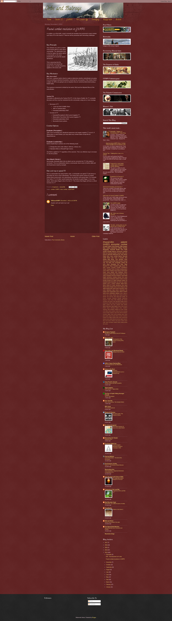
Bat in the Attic (109, 337)
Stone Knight (119, 273)
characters (121, 288)
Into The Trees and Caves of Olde (114, 476)
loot (108, 317)
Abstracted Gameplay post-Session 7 (112, 187)
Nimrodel (125, 256)
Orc (119, 254)
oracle (107, 291)
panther (114, 317)
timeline (115, 322)
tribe (104, 323)
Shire (122, 254)
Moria (104, 285)
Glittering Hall (120, 299)
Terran (111, 266)
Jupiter (125, 282)
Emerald (119, 298)
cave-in (104, 312)
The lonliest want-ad (110, 408)
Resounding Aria (109, 469)
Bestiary (110, 253)
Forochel (119, 253)
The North (108, 262)
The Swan (121, 309)
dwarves (114, 251)
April (107, 579)
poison (108, 319)
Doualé (105, 280)
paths (117, 317)
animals (117, 311)
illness (117, 315)
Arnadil (105, 246)
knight (104, 277)
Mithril (122, 283)
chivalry (107, 312)
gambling (119, 314)
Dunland (113, 267)
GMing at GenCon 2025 (118, 352)
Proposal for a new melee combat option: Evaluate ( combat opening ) (117, 165)
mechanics (109, 277)
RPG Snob (108, 406)
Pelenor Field (121, 306)
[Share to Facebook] (75, 187)
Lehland (108, 304)
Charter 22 (59, 19)
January (108, 587)
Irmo (108, 302)
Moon (125, 283)
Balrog (110, 294)
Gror (122, 249)
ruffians (121, 291)
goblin (107, 315)
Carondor (111, 296)
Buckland (125, 294)
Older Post (95, 236)
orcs (107, 253)
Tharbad (109, 269)
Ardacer (105, 278)
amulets (113, 311)
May (107, 577)
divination (125, 312)
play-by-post (124, 317)
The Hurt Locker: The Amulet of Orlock (118, 414)
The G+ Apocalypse (109, 396)
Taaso (115, 286)
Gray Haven (110, 301)
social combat (107, 251)
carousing (125, 311)
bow (122, 311)
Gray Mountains (116, 301)
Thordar (125, 248)
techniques (111, 322)
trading (122, 322)
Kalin (125, 249)
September (109, 567)
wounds (119, 277)
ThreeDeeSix (108, 508)
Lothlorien (118, 304)
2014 (106, 550)
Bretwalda (113, 264)
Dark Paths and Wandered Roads (114, 350)
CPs (108, 296)
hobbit (125, 275)
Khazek (117, 246)
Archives (118, 19)
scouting (115, 277)
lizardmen (125, 315)
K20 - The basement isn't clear (114, 556)
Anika (110, 261)
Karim (116, 302)
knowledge (117, 262)
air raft (125, 286)
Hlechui (125, 301)
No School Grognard (110, 425)
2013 (106, 552)
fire (126, 290)
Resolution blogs (109, 533)
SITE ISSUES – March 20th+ (112, 389)
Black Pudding (110, 270)
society (109, 320)
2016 (106, 545)
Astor (108, 294)
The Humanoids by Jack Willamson (113, 364)
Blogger (94, 617)
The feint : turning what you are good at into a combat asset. (118, 225)
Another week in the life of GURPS (113, 383)
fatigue (109, 314)
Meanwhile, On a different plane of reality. (115, 503)
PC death (112, 285)
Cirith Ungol (116, 296)
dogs (113, 290)
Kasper (125, 246)
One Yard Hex (108, 400)
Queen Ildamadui (111, 307)
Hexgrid (122, 301)
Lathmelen (110, 254)
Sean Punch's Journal (111, 382)
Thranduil (115, 266)
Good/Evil (105, 301)
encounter (115, 244)
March (108, 582)
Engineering (124, 298)
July (107, 572)
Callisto (117, 278)
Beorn (108, 278)
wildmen (117, 293)
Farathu (123, 280)
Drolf (104, 253)
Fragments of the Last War (112, 489)
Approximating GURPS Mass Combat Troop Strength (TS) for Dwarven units (116, 144)
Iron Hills (119, 282)
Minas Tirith (114, 259)
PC (108, 266)
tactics (125, 269)
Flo (126, 280)
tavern (123, 266)
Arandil (104, 294)
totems (119, 322)
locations (105, 317)
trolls (126, 253)
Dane (121, 296)
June (107, 574)
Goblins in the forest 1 (118, 509)
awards (108, 288)
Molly (107, 306)
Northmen (120, 272)
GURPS (69, 19)
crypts (115, 312)
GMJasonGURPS (55, 200)
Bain (104, 248)
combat (53, 189)
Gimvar (105, 254)
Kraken (105, 283)
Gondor (125, 299)
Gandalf (105, 282)
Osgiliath (116, 306)
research (125, 319)
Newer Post (49, 236)
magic (120, 266)
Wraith (118, 249)
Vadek (104, 257)
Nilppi (125, 264)
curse (104, 290)
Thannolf (112, 249)
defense (121, 312)
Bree (118, 294)
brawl (117, 288)
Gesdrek (122, 257)
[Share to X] (73, 187)
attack (104, 288)
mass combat (63, 189)
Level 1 (109, 283)
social (106, 320)
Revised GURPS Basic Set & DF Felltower (115, 333)
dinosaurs (113, 275)
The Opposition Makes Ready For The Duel (118, 478)
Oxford (108, 285)
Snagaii (112, 286)
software (113, 320)
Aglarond (125, 293)
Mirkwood (115, 254)
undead (123, 262)
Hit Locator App (82, 19)
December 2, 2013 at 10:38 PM (69, 200)
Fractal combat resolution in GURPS (115, 559)
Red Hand (124, 285)
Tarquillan (112, 309)
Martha (120, 256)
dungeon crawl (120, 275)
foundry (115, 314)
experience (114, 248)
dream (117, 290)
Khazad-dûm (107, 19)
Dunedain (109, 298)
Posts (91, 601)
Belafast (114, 294)
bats (111, 288)
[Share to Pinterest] (76, 187)
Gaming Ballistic (109, 456)
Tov (126, 273)
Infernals (105, 302)
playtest (104, 319)
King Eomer (124, 302)
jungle (104, 291)
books (114, 288)
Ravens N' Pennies (110, 412)
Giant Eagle (124, 270)
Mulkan (112, 272)
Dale (126, 278)
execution (105, 314)
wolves (106, 323)
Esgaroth (105, 299)
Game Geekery (109, 387)
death (118, 312)
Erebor (114, 253)
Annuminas (120, 251)
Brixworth (112, 278)
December (109, 554)
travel (107, 261)
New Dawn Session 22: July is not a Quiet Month (119, 427)
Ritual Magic (112, 273)
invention (121, 315)
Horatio (109, 282)
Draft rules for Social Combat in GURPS (113, 195)
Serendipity (95, 19)
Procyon (125, 306)
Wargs (122, 286)
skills (123, 253)
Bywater (104, 296)
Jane (126, 257)
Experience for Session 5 (116, 176)
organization (113, 291)
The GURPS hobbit (115, 203)
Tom (113, 262)
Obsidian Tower (123, 259)
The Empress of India (111, 463)
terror (107, 293)
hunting (122, 269)
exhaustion (122, 290)
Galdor (108, 248)
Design (123, 296)
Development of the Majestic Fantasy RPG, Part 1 (118, 341)
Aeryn (108, 264)
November (109, 562)
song (116, 320)
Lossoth (118, 267)
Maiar (122, 304)
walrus (104, 270)
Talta (109, 309)
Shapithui (125, 307)
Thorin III (113, 269)
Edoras (119, 270)
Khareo (105, 259)
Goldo (104, 272)
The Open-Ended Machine (112, 526)
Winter (108, 257)
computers (112, 312)
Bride (114, 261)
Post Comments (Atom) (58, 240)
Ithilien (110, 302)
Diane (117, 261)
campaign (108, 275)
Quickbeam (118, 285)
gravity (110, 315)
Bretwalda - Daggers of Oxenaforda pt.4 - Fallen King (118, 132)
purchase (118, 319)
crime (126, 288)
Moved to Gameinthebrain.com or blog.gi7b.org (118, 372)
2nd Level (124, 277)
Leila (112, 304)
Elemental (114, 298)
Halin (121, 246)
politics (111, 319)
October (108, 564)
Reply (52, 205)
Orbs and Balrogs (63, 9)
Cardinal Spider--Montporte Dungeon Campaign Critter (117, 446)
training (125, 322)
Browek (121, 294)
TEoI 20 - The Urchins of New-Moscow (114, 465)
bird (120, 311)
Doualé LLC (110, 280)
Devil (115, 270)
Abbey (121, 293)
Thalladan (117, 309)
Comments (92, 604)
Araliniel (125, 251)
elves (108, 256)
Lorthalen (118, 283)
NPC (116, 272)
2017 (106, 542)
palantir (124, 242)
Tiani (124, 273)
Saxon (121, 307)
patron (120, 317)
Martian (125, 304)
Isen (122, 282)
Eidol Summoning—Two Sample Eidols (114, 402)
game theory (124, 314)
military (110, 317)
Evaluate (119, 280)
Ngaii (113, 306)
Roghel (117, 307)
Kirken (104, 304)
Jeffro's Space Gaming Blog (112, 363)
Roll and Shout (109, 521)
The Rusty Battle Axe (110, 443)
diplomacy (109, 290)
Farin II (117, 257)
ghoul (104, 315)
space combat (121, 320)
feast (112, 314)
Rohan (104, 269)
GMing (120, 248)
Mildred (104, 306)
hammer (113, 315)
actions (109, 311)
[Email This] (70, 187)
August (108, 569)
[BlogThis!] (71, 187)
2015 (106, 547)
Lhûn (114, 304)
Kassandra (120, 302)
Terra (104, 261)
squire (107, 322)
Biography (106, 249)
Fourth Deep (111, 299)
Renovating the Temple (111, 438)
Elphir (115, 280)
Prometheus (124, 267)
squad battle (71, 189)
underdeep (112, 293)
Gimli (115, 299)
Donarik (121, 261)
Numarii (105, 266)
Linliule (113, 283)
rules (112, 257)
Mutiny (110, 306)
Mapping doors (108, 439)
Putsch (104, 307)
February (108, 584)
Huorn (108, 272)
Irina (113, 246)
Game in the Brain (110, 369)
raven (117, 291)
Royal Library (106, 286)
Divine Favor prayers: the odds (112, 522)
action (104, 275)
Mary (109, 259)
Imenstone (113, 282)
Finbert (109, 246)
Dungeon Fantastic (110, 332)
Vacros (118, 286)
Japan (113, 302)
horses (118, 269)
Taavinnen (105, 309)
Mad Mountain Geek (110, 502)
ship (104, 320)
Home (49, 19)
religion (121, 319)
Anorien (108, 267)
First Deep (120, 264)
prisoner (114, 319)
